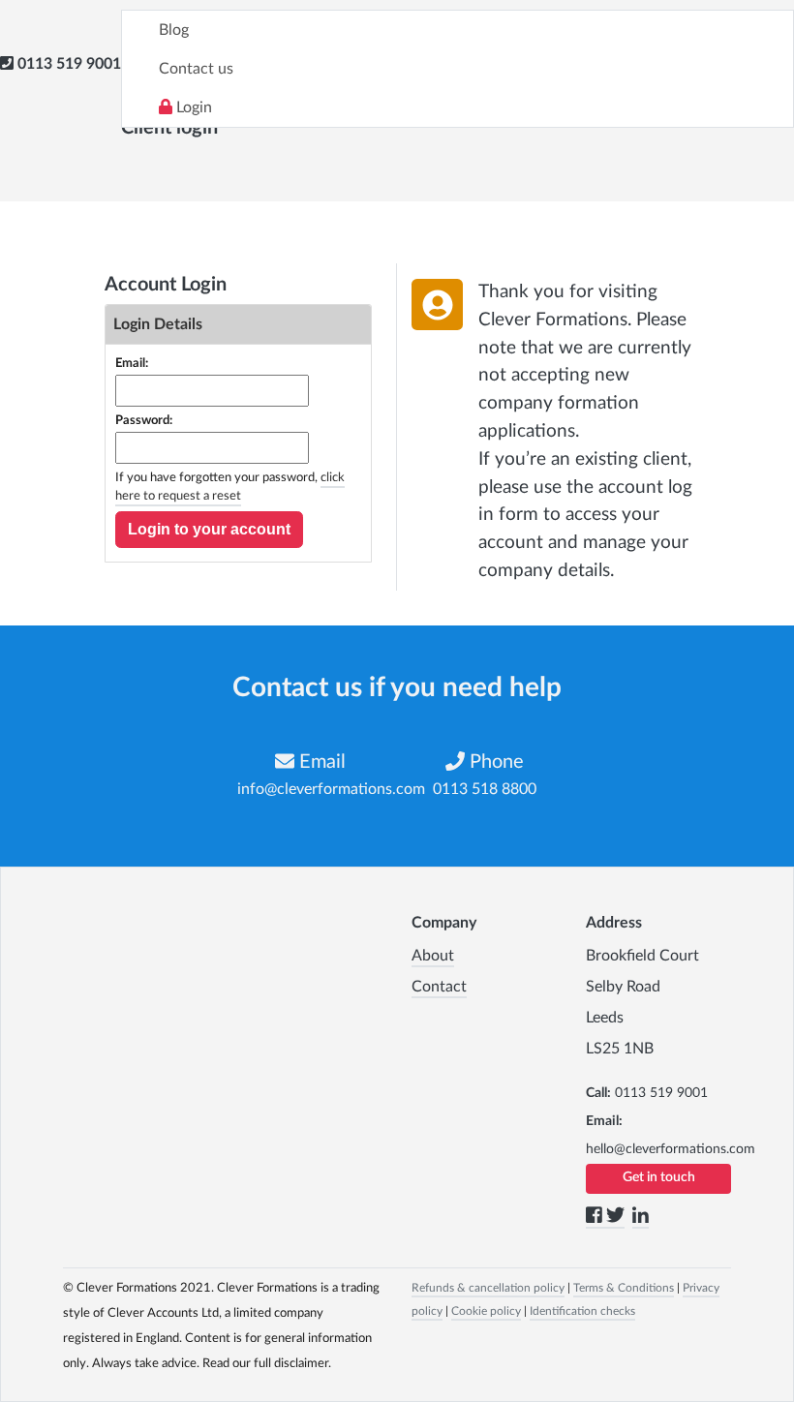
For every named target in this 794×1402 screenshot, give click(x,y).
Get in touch (659, 1177)
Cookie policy (486, 1311)
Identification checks (582, 1311)
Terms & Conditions (623, 1288)
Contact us (196, 68)
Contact (439, 986)
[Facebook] (596, 1219)
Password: (143, 420)
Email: (131, 363)
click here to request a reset (230, 487)
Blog (174, 30)
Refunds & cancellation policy (488, 1288)
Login (192, 107)
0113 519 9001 (69, 64)
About (433, 955)
